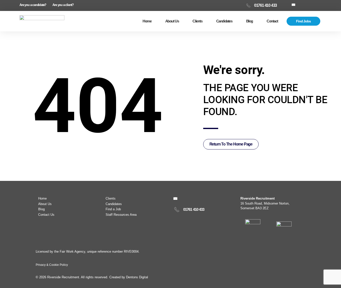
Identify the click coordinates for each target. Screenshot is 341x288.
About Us (172, 21)
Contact (272, 21)
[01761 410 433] (176, 209)
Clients (197, 21)
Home (147, 21)
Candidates (224, 21)
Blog (249, 21)
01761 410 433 (193, 209)
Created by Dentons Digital (128, 277)
